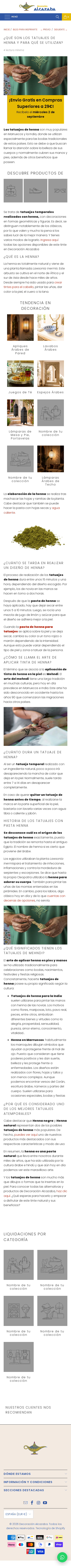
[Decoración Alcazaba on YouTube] (45, 1503)
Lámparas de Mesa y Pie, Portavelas (20, 419)
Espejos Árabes (50, 377)
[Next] (62, 191)
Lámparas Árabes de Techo (50, 466)
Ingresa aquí (49, 240)
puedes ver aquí (26, 1135)
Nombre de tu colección (50, 418)
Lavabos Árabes (50, 333)
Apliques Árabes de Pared (20, 334)
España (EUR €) (16, 1514)
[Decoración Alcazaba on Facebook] (32, 1503)
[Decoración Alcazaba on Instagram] (38, 1503)
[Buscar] (57, 17)
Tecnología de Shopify (50, 1528)
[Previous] (5, 190)
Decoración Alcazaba (33, 1524)
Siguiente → (60, 29)
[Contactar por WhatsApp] (62, 1557)
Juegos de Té (20, 377)
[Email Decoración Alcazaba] (25, 1503)
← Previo (45, 29)
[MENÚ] (5, 17)
